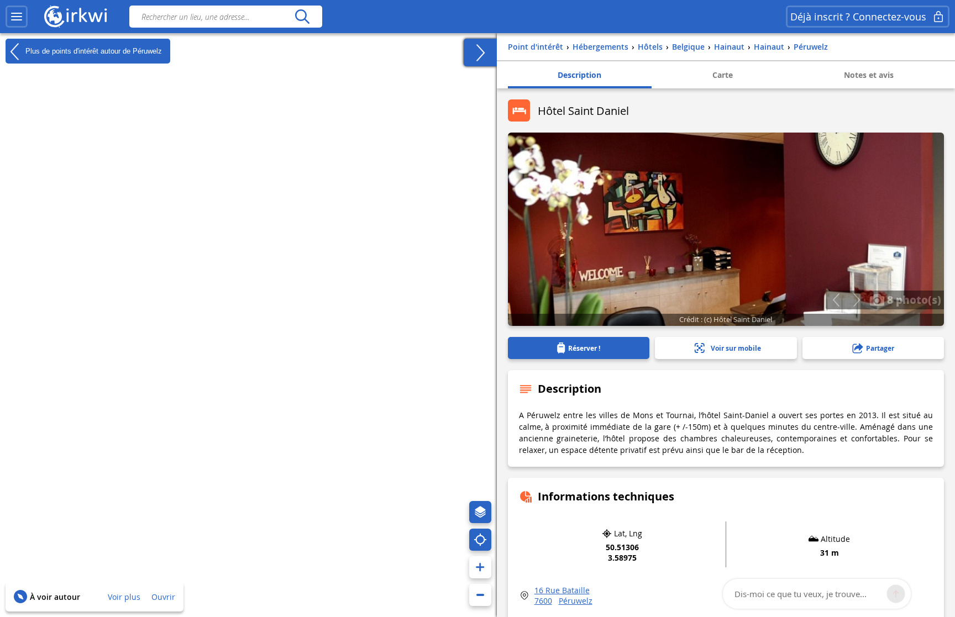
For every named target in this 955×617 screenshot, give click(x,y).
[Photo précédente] (836, 300)
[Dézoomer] (480, 595)
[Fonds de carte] (480, 512)
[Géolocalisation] (480, 540)
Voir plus (124, 597)
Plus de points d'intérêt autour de (92, 50)
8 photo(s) (912, 299)
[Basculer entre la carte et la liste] (480, 52)
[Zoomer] (480, 567)
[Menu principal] (17, 17)
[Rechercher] (302, 16)
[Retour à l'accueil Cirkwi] (75, 17)
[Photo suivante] (856, 300)
